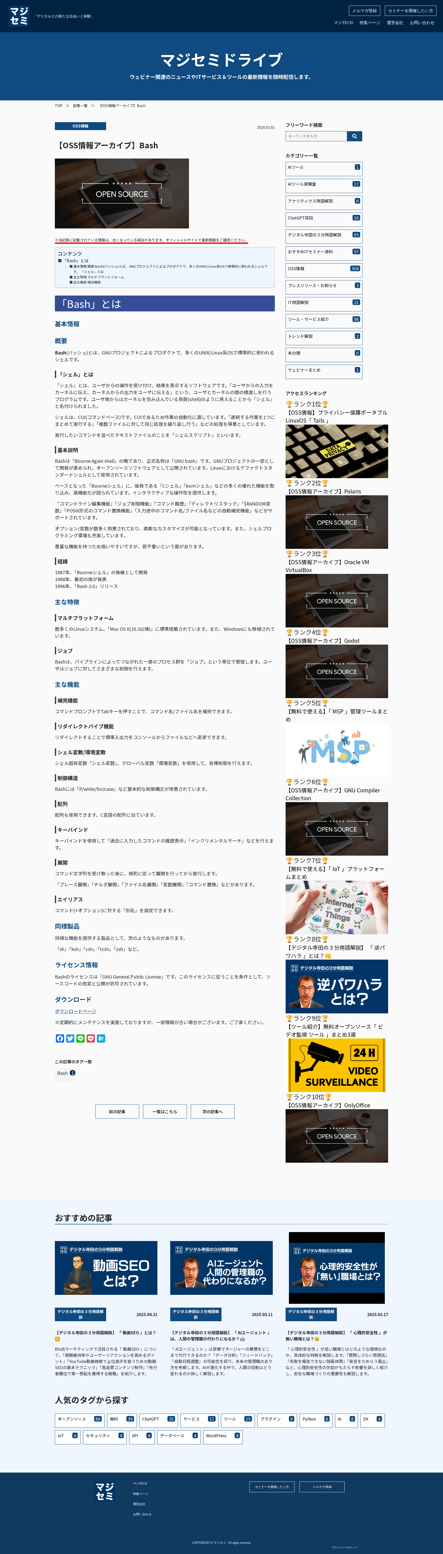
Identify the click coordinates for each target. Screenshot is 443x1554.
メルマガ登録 (364, 10)
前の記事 (117, 1111)
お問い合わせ (422, 22)
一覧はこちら (165, 1111)
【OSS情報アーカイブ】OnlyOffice (328, 1105)
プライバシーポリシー (344, 1547)
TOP (58, 105)
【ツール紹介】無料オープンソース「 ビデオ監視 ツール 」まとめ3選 (334, 1030)
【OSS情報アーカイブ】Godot (323, 640)
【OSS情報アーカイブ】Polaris (323, 491)
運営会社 (395, 22)
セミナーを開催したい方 (410, 10)
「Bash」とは (76, 260)
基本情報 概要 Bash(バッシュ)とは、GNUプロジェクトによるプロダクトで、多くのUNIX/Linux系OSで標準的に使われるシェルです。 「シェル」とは (170, 269)
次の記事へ (212, 1111)
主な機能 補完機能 (87, 282)
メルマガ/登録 (322, 1487)
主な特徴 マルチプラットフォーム (98, 277)
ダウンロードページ (75, 1011)
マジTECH (343, 22)
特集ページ (370, 22)
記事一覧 (80, 105)
